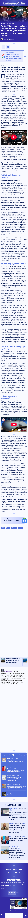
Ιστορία (3, 23)
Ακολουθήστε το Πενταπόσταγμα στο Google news (11, 520)
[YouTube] (16, 872)
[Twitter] (12, 872)
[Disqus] (14, 688)
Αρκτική (14, 528)
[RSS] (20, 872)
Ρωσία (8, 528)
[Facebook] (8, 872)
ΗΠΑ (3, 528)
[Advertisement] (14, 594)
